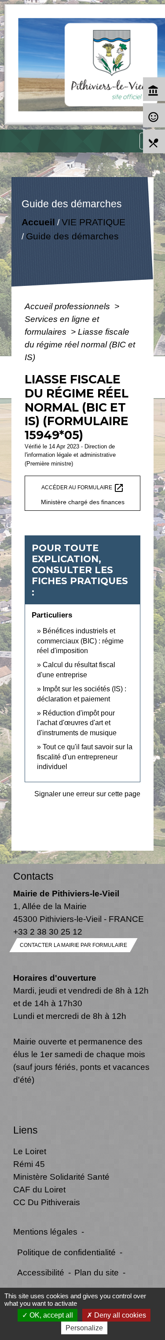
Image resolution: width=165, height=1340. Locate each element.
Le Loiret (29, 1151)
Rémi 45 (29, 1164)
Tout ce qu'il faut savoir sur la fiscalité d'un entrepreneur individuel (84, 756)
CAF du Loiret (39, 1189)
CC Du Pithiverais (46, 1202)
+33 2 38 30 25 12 (47, 931)
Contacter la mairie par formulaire (73, 945)
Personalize (84, 1328)
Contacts (33, 876)
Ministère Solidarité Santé (61, 1176)
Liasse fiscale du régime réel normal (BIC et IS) (80, 344)
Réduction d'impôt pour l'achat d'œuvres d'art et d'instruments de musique (77, 723)
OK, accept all (50, 1315)
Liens (25, 1130)
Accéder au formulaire (82, 488)
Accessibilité (40, 1272)
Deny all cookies (119, 1315)
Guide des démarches (72, 236)
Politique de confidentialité (66, 1252)
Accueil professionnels (68, 306)
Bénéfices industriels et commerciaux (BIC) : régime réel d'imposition (80, 640)
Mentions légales (45, 1231)
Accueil (38, 222)
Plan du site (96, 1272)
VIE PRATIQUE (93, 222)
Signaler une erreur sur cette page (87, 794)
